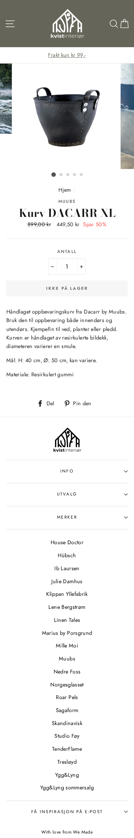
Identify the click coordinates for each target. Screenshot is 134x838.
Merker (67, 517)
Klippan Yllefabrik (67, 594)
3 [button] (68, 175)
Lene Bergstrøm (66, 607)
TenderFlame (67, 749)
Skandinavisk (67, 723)
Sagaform (67, 710)
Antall (67, 251)
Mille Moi (67, 645)
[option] (67, 55)
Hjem (64, 190)
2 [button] (61, 175)
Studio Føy (67, 736)
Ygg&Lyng (67, 775)
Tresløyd (67, 762)
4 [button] (75, 175)
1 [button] (53, 174)
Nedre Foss (67, 671)
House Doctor (67, 542)
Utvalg (67, 494)
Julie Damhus (66, 581)
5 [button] (81, 175)
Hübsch (67, 555)
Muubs (67, 658)
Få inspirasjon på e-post (67, 812)
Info (67, 471)
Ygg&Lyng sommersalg (67, 787)
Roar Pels (67, 697)
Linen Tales (67, 620)
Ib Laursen (67, 568)
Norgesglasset (67, 684)
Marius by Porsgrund (67, 633)
